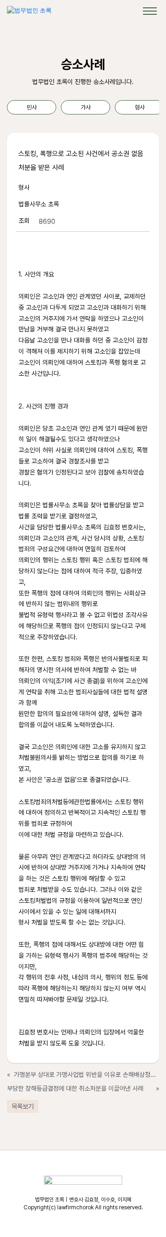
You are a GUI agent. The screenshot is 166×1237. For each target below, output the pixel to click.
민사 (32, 107)
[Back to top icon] (147, 1218)
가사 (86, 107)
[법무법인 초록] (29, 10)
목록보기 (23, 1106)
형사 (140, 107)
